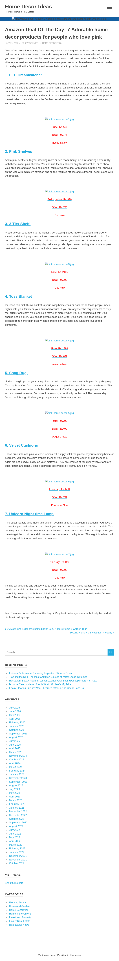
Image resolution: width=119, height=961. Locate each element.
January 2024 (16, 774)
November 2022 (18, 815)
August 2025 (16, 737)
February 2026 (17, 722)
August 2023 (16, 785)
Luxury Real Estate (19, 921)
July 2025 (14, 741)
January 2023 (16, 807)
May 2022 (14, 837)
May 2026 (14, 715)
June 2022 (15, 833)
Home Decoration (52, 43)
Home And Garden (19, 906)
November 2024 (18, 756)
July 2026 (14, 707)
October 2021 (16, 863)
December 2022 (18, 811)
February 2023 (17, 804)
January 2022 (16, 852)
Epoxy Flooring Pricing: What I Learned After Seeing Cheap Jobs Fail (47, 688)
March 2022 (15, 844)
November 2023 (18, 778)
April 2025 (14, 748)
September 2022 (18, 822)
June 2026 (15, 711)
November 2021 (18, 859)
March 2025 (15, 752)
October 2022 (16, 819)
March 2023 (15, 800)
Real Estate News (19, 924)
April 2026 (14, 718)
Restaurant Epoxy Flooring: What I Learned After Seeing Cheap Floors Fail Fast (53, 680)
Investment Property (20, 917)
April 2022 (14, 841)
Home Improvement (20, 913)
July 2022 (14, 830)
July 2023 (14, 789)
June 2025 (15, 744)
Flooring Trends (17, 902)
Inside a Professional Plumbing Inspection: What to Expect (41, 673)
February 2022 (17, 848)
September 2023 (18, 781)
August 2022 (16, 826)
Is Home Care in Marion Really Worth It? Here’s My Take (40, 684)
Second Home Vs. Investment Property (91, 632)
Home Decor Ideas (28, 6)
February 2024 (17, 770)
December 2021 (18, 856)
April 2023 (14, 796)
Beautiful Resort (14, 883)
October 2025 (16, 730)
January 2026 (16, 726)
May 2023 (14, 793)
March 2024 (15, 767)
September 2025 (18, 733)
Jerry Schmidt (30, 43)
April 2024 (14, 763)
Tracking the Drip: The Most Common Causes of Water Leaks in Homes (48, 677)
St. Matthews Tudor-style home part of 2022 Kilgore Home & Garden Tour (47, 629)
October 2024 (16, 759)
